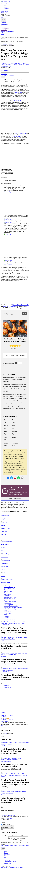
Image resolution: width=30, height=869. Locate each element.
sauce (26, 134)
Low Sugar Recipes (17, 64)
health (5, 7)
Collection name (5, 819)
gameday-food (7, 603)
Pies (2, 794)
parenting (6, 8)
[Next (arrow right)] (3, 736)
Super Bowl (7, 616)
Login (2, 11)
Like (2, 715)
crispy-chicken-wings (9, 598)
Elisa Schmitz (4, 721)
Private (10, 824)
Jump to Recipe (4, 70)
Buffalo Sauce (4, 569)
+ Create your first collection (8, 815)
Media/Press (7, 854)
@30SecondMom (15, 492)
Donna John (4, 725)
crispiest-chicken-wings (10, 597)
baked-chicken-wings (9, 587)
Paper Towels (4, 538)
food (5, 5)
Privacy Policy (7, 860)
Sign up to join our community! (8, 31)
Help (5, 857)
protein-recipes (7, 613)
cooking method (16, 100)
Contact (6, 853)
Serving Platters (4, 563)
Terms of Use (7, 858)
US (16, 363)
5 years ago (10, 715)
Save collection (4, 827)
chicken (6, 590)
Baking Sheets (4, 518)
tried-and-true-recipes (9, 619)
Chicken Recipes (5, 63)
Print (24, 313)
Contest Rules (7, 863)
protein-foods (7, 611)
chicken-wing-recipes (9, 592)
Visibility (3, 822)
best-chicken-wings (9, 588)
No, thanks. (10, 44)
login (6, 2)
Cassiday (3, 712)
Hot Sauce (3, 576)
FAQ (5, 856)
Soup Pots (3, 525)
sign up (2, 2)
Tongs (2, 550)
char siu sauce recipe (16, 136)
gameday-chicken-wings (10, 601)
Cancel (11, 827)
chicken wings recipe (21, 133)
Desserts (3, 776)
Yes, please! (4, 44)
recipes (5, 614)
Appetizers (23, 63)
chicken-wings (7, 594)
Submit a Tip (4, 12)
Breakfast (3, 745)
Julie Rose (3, 716)
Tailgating (6, 617)
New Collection (8, 818)
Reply (4, 715)
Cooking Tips (4, 64)
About (5, 851)
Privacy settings (19, 867)
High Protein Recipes (15, 63)
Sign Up (7, 11)
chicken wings (18, 92)
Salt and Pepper (4, 557)
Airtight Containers (5, 544)
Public (4, 824)
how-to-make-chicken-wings (11, 606)
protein (5, 610)
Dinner (9, 64)
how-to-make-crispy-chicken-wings (13, 607)
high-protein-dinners (9, 604)
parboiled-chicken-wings (10, 608)
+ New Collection (5, 826)
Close (12, 826)
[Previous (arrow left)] (1, 736)
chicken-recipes (8, 591)
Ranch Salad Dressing (5, 582)
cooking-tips (7, 595)
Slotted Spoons (4, 531)
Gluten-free (8, 66)
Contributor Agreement (10, 861)
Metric (19, 363)
